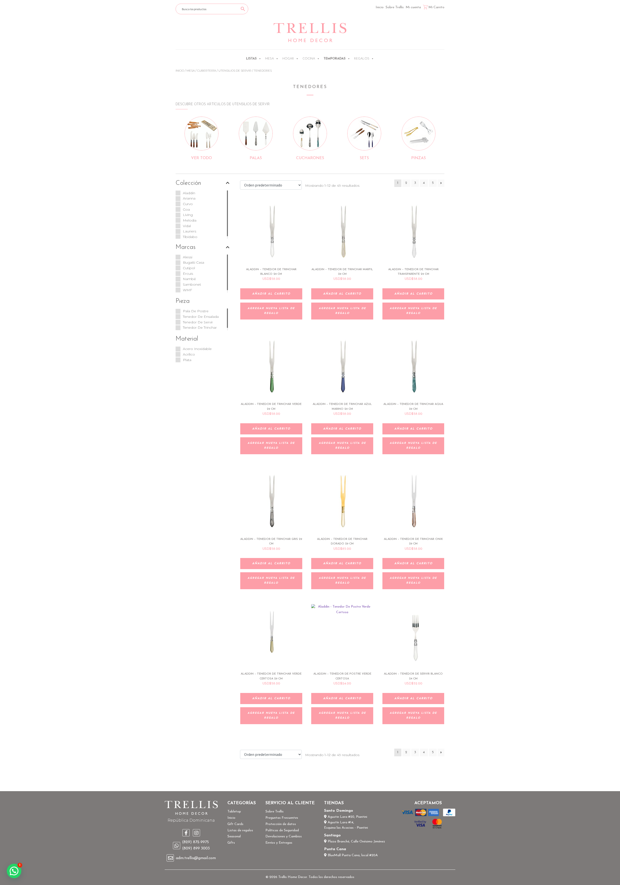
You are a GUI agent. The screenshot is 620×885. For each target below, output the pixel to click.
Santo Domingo (338, 811)
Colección (188, 183)
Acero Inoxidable (197, 349)
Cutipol (189, 268)
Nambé (189, 279)
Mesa (269, 58)
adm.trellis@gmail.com (196, 858)
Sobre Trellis (395, 7)
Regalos (361, 58)
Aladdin (189, 193)
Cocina (308, 58)
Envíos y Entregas (278, 843)
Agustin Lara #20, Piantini (347, 817)
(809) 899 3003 (196, 848)
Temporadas (335, 58)
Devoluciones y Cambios (283, 836)
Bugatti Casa (193, 262)
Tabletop (234, 811)
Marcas (185, 247)
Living (188, 215)
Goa (186, 209)
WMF (187, 290)
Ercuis (188, 273)
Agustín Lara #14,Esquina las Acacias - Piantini (346, 825)
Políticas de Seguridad (282, 830)
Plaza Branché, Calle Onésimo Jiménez (356, 841)
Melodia (189, 220)
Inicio (380, 7)
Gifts (231, 843)
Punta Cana (335, 849)
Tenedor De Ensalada (201, 316)
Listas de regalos (240, 830)
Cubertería (206, 70)
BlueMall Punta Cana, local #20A (352, 855)
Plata (187, 360)
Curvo (188, 204)
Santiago (332, 835)
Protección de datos (280, 824)
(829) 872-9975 (195, 842)
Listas (251, 58)
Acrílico (189, 354)
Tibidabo (190, 237)
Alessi (187, 257)
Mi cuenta (413, 7)
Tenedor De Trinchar (200, 327)
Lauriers (189, 231)
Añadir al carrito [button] (271, 293)
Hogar (288, 58)
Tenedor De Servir (198, 322)
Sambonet (192, 284)
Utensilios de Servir (234, 70)
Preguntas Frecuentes (281, 818)
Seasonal (234, 836)
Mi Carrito (436, 7)
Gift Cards (235, 824)
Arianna (189, 198)
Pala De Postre (196, 311)
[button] (14, 871)
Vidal (187, 226)
